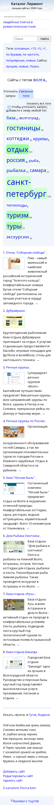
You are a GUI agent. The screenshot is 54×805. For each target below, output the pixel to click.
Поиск (34, 66)
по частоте (31, 54)
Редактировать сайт (18, 776)
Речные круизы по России (25, 421)
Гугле (32, 715)
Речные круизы (17, 367)
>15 (33, 48)
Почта (24, 788)
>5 (39, 48)
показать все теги (39, 103)
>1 (44, 48)
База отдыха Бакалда (21, 652)
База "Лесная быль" (20, 478)
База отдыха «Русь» (20, 594)
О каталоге (11, 788)
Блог (33, 788)
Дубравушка (15, 311)
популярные (15, 60)
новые (31, 60)
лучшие (11, 66)
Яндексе (44, 715)
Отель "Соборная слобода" (25, 253)
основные (21, 48)
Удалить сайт (13, 780)
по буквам (13, 54)
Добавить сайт (14, 771)
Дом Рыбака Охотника (22, 536)
